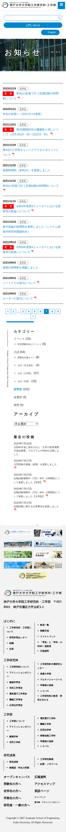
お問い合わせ (33, 25)
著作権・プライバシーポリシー (47, 802)
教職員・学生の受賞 (19, 767)
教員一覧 (44, 625)
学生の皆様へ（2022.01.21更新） (23, 113)
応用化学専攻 (16, 705)
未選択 (18, 397)
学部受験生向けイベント (29, 344)
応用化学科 (45, 730)
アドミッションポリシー (19, 674)
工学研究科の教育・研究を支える (49, 698)
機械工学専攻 (16, 699)
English (52, 32)
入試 (16, 352)
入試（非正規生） (26, 365)
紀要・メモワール (49, 764)
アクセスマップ (44, 783)
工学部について (17, 721)
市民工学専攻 (16, 688)
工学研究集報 (46, 759)
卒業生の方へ (12, 798)
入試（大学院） (25, 373)
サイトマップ (39, 797)
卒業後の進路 (46, 685)
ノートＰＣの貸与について (19, 282)
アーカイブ (26, 414)
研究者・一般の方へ (17, 805)
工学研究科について (19, 667)
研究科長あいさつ (18, 637)
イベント (19, 338)
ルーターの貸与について (18, 298)
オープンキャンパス (17, 776)
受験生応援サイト (26, 357)
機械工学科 (45, 724)
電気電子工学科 (48, 718)
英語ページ (41, 790)
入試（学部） (24, 381)
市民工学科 (14, 742)
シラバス (44, 691)
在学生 (18, 389)
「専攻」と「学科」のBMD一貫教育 (49, 644)
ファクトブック (48, 636)
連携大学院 (45, 673)
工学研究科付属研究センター (49, 666)
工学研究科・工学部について (19, 629)
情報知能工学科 (48, 735)
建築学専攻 (14, 682)
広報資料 (44, 651)
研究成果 (13, 762)
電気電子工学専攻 (18, 693)
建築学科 (13, 736)
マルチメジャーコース (51, 679)
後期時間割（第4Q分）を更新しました (26, 170)
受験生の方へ (12, 783)
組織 (11, 643)
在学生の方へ (12, 790)
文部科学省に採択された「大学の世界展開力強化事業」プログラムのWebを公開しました (36, 451)
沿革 (11, 649)
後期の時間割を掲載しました (20, 267)
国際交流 (44, 630)
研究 (16, 405)
